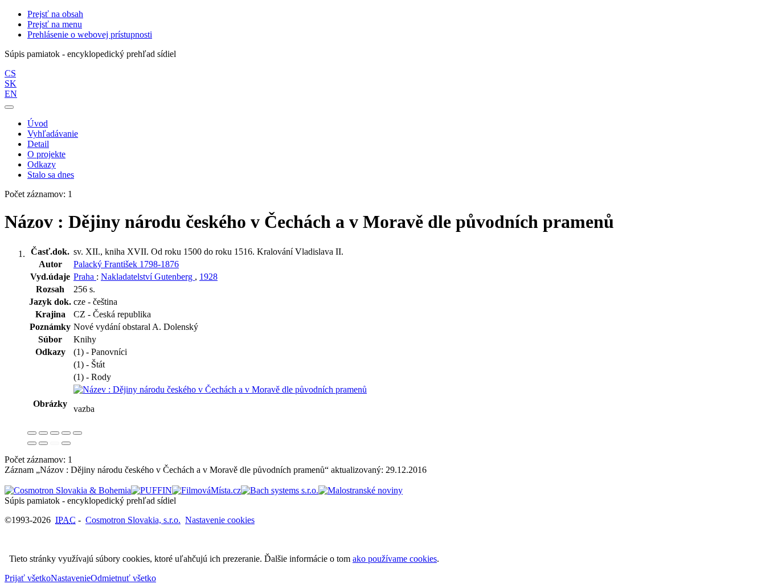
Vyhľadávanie (52, 133)
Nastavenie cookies (220, 520)
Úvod (37, 123)
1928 (208, 276)
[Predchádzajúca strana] (54, 443)
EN (11, 94)
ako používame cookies (395, 559)
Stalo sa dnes (50, 174)
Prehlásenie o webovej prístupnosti (89, 34)
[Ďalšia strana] (66, 443)
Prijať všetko (28, 578)
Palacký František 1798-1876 (126, 264)
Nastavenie (71, 578)
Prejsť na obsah (55, 14)
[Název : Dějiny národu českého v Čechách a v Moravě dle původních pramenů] (220, 389)
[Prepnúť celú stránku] (66, 433)
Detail (38, 144)
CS (10, 73)
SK (11, 83)
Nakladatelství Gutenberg (148, 276)
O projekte (46, 154)
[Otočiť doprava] (43, 443)
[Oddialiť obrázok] (43, 433)
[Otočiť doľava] (31, 443)
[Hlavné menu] (9, 107)
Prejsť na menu (54, 24)
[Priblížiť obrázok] (31, 433)
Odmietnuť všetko (123, 578)
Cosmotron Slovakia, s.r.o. (133, 520)
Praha (84, 276)
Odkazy (41, 164)
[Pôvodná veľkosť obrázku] (54, 433)
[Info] (77, 433)
